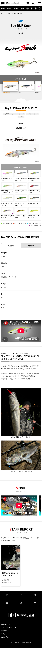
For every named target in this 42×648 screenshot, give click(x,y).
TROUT (16, 9)
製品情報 (11, 246)
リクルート (5, 634)
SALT (3, 9)
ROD (36, 9)
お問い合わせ (5, 637)
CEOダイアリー (6, 624)
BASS (9, 9)
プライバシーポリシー (9, 627)
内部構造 (31, 246)
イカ (22, 9)
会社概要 (4, 631)
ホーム (3, 13)
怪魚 (27, 9)
